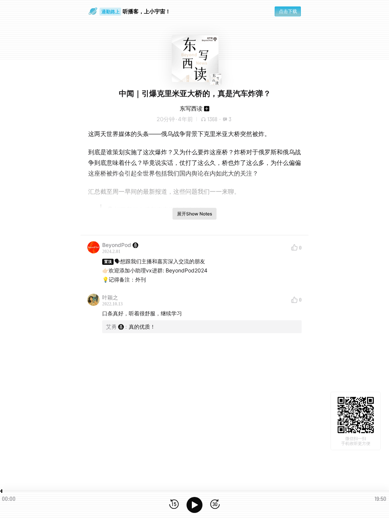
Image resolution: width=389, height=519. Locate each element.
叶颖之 (110, 297)
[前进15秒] (215, 504)
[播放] (194, 505)
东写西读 (191, 108)
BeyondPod (116, 245)
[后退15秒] (174, 504)
